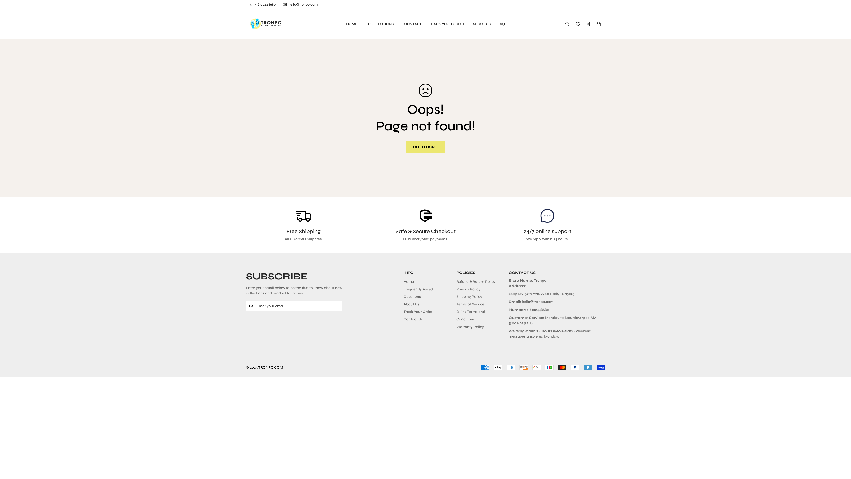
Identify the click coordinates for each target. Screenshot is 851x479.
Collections (381, 24)
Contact (413, 24)
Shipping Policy (469, 296)
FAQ (501, 24)
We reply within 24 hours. (547, 239)
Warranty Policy (470, 327)
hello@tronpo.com (537, 302)
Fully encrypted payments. (425, 239)
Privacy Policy (468, 289)
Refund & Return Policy (476, 281)
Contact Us (413, 319)
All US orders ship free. (304, 239)
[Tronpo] (265, 24)
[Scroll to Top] (842, 455)
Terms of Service (470, 304)
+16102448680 (538, 310)
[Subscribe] (337, 306)
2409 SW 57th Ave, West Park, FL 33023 (541, 294)
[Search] (567, 24)
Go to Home (425, 147)
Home (351, 24)
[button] (598, 24)
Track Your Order (447, 24)
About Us (481, 24)
